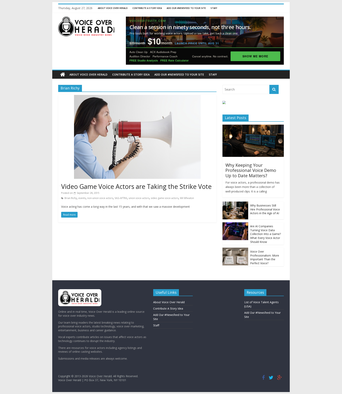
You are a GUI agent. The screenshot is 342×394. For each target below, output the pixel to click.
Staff (214, 8)
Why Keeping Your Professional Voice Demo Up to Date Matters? (250, 170)
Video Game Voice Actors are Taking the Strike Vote (136, 186)
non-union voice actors (100, 198)
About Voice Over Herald (113, 8)
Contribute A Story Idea (147, 8)
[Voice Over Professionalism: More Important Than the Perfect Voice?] (235, 250)
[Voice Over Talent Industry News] (86, 19)
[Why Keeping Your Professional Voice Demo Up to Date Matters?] (253, 127)
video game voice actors (164, 198)
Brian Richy (71, 198)
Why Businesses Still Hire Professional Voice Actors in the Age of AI (265, 209)
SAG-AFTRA (121, 198)
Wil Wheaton (187, 198)
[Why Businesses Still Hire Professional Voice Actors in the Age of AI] (235, 204)
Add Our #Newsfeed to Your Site (186, 8)
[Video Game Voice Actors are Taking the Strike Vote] (137, 97)
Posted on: (80, 193)
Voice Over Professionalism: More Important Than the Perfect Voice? (264, 257)
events (82, 198)
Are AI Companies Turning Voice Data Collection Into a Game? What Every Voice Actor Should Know (265, 233)
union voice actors (139, 198)
